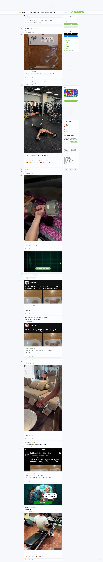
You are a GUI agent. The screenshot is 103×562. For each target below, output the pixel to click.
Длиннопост (50, 350)
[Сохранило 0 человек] (29, 313)
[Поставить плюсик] (22, 28)
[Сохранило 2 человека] (29, 248)
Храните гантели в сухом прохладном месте (36, 444)
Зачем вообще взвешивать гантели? (34, 277)
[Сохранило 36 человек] (29, 77)
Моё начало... (28, 30)
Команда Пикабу (66, 151)
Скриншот (32, 350)
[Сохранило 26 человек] (29, 166)
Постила (65, 164)
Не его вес (28, 509)
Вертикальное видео (37, 160)
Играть (71, 100)
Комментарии (27, 350)
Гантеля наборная (30, 171)
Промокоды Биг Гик (67, 155)
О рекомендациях (73, 150)
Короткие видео (30, 160)
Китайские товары (32, 242)
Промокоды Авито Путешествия (69, 163)
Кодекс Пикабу (66, 150)
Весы (42, 475)
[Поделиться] (32, 77)
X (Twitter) (27, 475)
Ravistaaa (28, 317)
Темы (54, 12)
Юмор (35, 71)
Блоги (51, 12)
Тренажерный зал (46, 160)
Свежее (38, 12)
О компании (73, 151)
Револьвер (37, 242)
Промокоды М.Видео (67, 157)
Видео (41, 242)
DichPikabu (28, 28)
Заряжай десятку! (29, 362)
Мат (42, 160)
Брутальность (44, 242)
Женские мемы (34, 155)
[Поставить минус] (22, 32)
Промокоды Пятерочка (67, 158)
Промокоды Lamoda (67, 156)
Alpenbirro (28, 507)
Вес (36, 475)
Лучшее (34, 12)
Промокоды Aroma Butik (68, 159)
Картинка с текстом (38, 350)
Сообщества (47, 12)
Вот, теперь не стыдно (31, 83)
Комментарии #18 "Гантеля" (32, 319)
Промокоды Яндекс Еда (67, 161)
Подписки (42, 12)
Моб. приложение (66, 152)
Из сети (26, 71)
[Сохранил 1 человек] (29, 560)
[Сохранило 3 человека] (29, 438)
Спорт (30, 71)
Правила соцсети (73, 149)
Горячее (30, 12)
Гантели (32, 71)
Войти (81, 12)
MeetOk (28, 169)
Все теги (40, 22)
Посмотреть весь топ (67, 131)
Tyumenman (29, 442)
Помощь (65, 149)
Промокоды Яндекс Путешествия (69, 160)
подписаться (74, 141)
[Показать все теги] (54, 160)
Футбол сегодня (66, 165)
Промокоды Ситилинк (67, 162)
